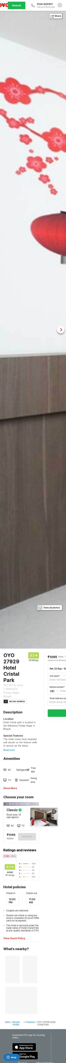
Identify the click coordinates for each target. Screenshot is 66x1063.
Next (60, 329)
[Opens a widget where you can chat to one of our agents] (11, 1057)
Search (16, 5)
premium (30, 1022)
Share (58, 16)
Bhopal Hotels (16, 1023)
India (7, 1022)
